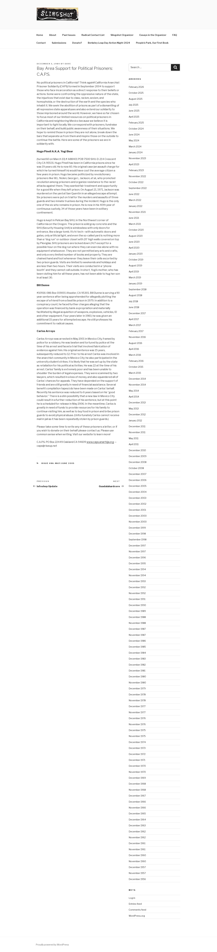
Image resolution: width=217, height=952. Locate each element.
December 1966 (137, 801)
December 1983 (137, 658)
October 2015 (136, 366)
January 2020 (136, 253)
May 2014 (134, 390)
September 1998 (137, 539)
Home (39, 35)
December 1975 (137, 730)
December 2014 (137, 378)
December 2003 (137, 498)
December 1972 (137, 754)
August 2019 (135, 265)
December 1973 (137, 748)
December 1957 (137, 867)
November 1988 (137, 623)
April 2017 (134, 319)
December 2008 (137, 462)
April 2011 (134, 444)
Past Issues (68, 35)
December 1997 (137, 545)
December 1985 (137, 646)
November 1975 (137, 736)
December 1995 (137, 563)
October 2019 (136, 259)
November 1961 (137, 849)
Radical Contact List (93, 35)
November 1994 (137, 575)
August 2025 (135, 98)
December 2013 (137, 402)
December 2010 (137, 450)
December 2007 (137, 474)
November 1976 (137, 724)
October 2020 (136, 229)
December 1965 (137, 813)
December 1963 (137, 825)
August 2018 (135, 295)
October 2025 (136, 92)
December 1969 (137, 777)
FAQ (174, 35)
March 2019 (135, 277)
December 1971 (137, 760)
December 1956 (137, 879)
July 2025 (133, 104)
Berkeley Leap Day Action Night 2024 (109, 42)
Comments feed (137, 909)
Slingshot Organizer (122, 35)
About (52, 35)
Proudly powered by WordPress (52, 944)
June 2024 (134, 134)
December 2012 (137, 414)
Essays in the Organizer (152, 35)
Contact (41, 42)
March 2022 (135, 200)
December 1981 (137, 670)
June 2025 (134, 110)
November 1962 (137, 837)
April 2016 (134, 349)
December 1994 (137, 569)
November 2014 (137, 384)
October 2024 (136, 128)
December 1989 (137, 611)
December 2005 (137, 486)
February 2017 (136, 331)
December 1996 (137, 557)
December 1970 (137, 765)
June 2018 (134, 307)
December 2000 (138, 515)
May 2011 (133, 438)
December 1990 (137, 605)
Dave (68, 64)
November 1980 (137, 682)
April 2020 (134, 247)
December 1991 (137, 599)
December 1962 (137, 831)
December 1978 (137, 694)
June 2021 (134, 217)
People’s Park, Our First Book (152, 42)
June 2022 (134, 194)
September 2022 (138, 188)
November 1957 (137, 873)
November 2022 (137, 176)
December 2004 (137, 491)
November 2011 (137, 432)
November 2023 (137, 158)
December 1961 (137, 843)
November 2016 (137, 337)
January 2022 (135, 206)
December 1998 (137, 533)
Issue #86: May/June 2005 (58, 463)
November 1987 (137, 635)
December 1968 (137, 783)
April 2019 (134, 271)
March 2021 (135, 224)
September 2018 (137, 289)
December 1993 (137, 581)
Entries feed (135, 903)
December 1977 (137, 706)
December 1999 (137, 527)
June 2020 (134, 241)
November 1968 (137, 789)
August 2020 (136, 235)
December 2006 (137, 480)
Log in (132, 898)
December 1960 (137, 855)
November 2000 (138, 521)
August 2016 (135, 343)
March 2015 (135, 372)
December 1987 (137, 628)
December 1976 (137, 718)
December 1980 (137, 676)
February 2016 (136, 361)
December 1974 (137, 742)
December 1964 (137, 819)
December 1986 (137, 640)
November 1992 (137, 593)
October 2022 (136, 182)
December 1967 (137, 795)
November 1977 (137, 712)
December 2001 (137, 509)
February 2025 (136, 122)
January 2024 (135, 152)
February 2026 (136, 87)
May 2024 (134, 140)
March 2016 (135, 354)
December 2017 (137, 313)
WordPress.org (137, 915)
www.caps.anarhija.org (100, 442)
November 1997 (137, 551)
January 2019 (135, 283)
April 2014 (134, 396)
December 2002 (137, 503)
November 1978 (137, 700)
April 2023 (134, 164)
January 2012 (135, 420)
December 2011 (137, 426)
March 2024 (135, 146)
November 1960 (137, 861)
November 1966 (137, 807)
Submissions (59, 42)
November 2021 (137, 212)
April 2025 (134, 116)
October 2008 (136, 468)
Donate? (77, 42)
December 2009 (137, 456)
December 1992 (137, 587)
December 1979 (137, 688)
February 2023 (136, 170)
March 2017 (135, 325)
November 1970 (137, 772)
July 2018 (133, 301)
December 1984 (137, 652)
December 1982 (137, 664)
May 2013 (134, 408)
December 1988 (137, 617)
